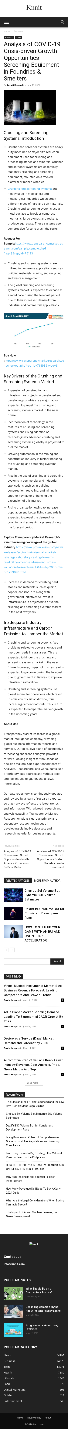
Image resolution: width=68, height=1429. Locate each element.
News (18, 37)
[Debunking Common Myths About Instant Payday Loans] (13, 1311)
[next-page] (12, 950)
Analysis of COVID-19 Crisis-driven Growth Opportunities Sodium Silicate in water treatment (50, 859)
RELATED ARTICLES (18, 880)
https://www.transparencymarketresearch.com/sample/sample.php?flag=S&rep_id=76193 (33, 248)
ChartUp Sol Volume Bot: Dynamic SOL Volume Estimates (42, 895)
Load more (32, 1082)
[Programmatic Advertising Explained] (13, 1330)
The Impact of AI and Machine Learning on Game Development (31, 1214)
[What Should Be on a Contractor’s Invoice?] (13, 1293)
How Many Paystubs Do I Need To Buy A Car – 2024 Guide (33, 1190)
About (48, 1417)
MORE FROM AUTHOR (47, 880)
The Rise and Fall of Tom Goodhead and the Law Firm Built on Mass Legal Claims (35, 1103)
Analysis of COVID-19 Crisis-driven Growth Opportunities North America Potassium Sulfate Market (17, 859)
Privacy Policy (34, 1417)
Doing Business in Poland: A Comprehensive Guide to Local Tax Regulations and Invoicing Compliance (33, 1141)
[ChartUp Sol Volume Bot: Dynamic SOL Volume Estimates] (13, 895)
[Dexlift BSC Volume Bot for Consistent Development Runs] (13, 913)
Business (18, 31)
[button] (6, 22)
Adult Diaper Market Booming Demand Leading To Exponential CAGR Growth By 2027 (33, 1016)
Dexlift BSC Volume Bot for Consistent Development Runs (44, 913)
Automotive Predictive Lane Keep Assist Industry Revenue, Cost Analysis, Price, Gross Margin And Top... (33, 1064)
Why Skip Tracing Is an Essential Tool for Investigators (30, 1178)
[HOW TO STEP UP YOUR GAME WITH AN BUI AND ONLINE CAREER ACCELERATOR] (13, 931)
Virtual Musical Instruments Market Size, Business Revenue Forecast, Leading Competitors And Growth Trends (33, 990)
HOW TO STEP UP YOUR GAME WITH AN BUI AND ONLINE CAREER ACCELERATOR (35, 1167)
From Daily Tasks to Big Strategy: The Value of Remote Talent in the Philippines (34, 1155)
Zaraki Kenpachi (15, 85)
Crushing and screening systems (30, 189)
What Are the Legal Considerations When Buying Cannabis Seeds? (35, 1202)
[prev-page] (6, 950)
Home (7, 31)
